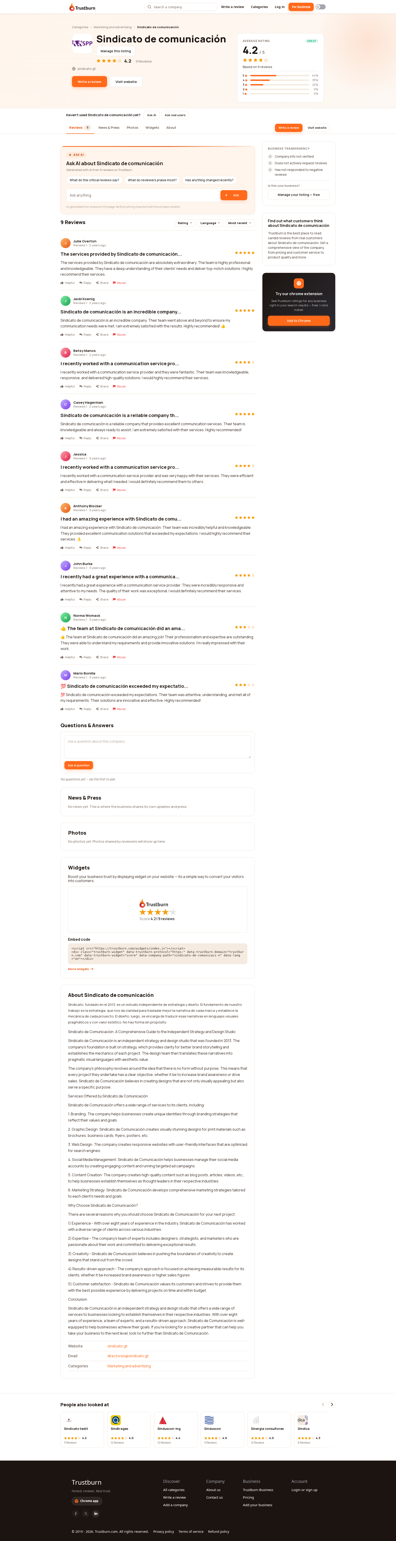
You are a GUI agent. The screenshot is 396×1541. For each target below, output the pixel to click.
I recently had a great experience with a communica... (119, 576)
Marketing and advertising (113, 27)
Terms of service (191, 1531)
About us (213, 1489)
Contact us (214, 1497)
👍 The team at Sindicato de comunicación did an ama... (122, 628)
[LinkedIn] (96, 1514)
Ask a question (79, 765)
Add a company (175, 1505)
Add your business (257, 1505)
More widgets (78, 969)
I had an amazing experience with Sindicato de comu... (120, 519)
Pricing (248, 1497)
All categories (173, 1489)
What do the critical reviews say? (94, 180)
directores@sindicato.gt (127, 1355)
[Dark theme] (321, 6)
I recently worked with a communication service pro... (119, 363)
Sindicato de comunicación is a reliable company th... (119, 415)
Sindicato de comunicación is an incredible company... (120, 312)
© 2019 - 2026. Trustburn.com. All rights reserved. (110, 1531)
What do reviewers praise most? (152, 180)
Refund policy (218, 1531)
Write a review (232, 7)
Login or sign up (304, 1489)
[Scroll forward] (332, 1404)
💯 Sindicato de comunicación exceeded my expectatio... (124, 686)
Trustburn (87, 1482)
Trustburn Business (258, 1489)
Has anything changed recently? (209, 180)
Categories (259, 7)
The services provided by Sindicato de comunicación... (121, 254)
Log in (280, 7)
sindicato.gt (117, 1346)
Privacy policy (163, 1531)
